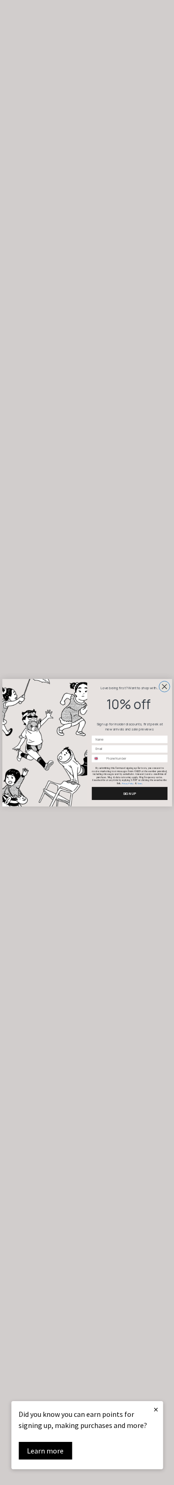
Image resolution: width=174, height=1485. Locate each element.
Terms (139, 783)
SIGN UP (129, 793)
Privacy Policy (128, 783)
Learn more (45, 1450)
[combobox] (98, 758)
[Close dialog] (164, 686)
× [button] (156, 1409)
